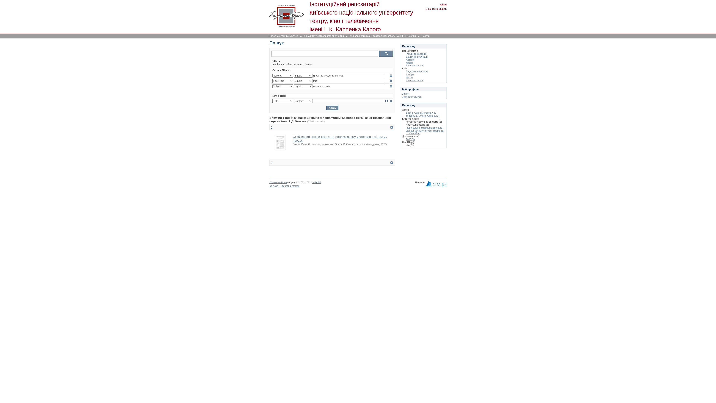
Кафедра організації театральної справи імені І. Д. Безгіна (383, 36)
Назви (409, 62)
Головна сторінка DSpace (283, 36)
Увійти (443, 4)
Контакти (274, 186)
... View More (413, 133)
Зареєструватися (412, 96)
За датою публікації (417, 56)
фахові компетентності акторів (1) (425, 130)
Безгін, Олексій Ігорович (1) (421, 112)
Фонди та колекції (416, 53)
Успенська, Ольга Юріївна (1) (422, 115)
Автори (410, 59)
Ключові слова (414, 65)
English (443, 8)
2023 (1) (410, 139)
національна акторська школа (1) (424, 127)
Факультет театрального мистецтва (324, 36)
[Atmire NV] (436, 184)
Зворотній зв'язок (290, 186)
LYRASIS (316, 182)
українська (432, 8)
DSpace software (278, 182)
